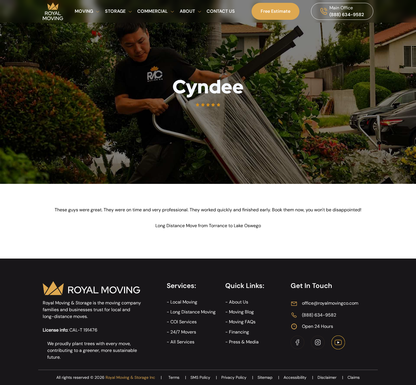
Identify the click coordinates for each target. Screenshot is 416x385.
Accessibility (298, 377)
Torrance (218, 226)
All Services (182, 342)
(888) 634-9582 (346, 15)
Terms (177, 377)
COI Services (183, 322)
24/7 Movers (183, 332)
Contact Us (221, 11)
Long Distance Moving (193, 312)
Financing (239, 332)
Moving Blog (241, 312)
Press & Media (244, 342)
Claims (354, 377)
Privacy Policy (237, 377)
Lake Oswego (247, 226)
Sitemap (268, 377)
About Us (238, 302)
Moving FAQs (242, 322)
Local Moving (183, 302)
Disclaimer (330, 377)
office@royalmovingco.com (330, 303)
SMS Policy (203, 377)
